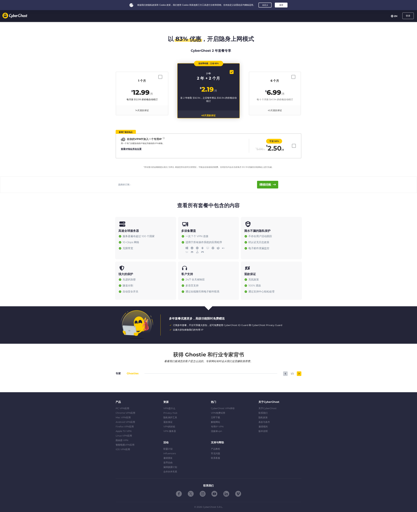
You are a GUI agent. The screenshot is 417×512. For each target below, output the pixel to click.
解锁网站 (215, 422)
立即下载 (215, 417)
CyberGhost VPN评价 (223, 408)
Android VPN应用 (125, 422)
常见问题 (215, 453)
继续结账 (265, 184)
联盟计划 (168, 448)
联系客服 (215, 458)
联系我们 (263, 412)
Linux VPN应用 (124, 435)
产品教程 (215, 448)
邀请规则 (263, 426)
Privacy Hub (170, 412)
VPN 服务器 (169, 431)
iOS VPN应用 (123, 449)
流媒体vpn (216, 431)
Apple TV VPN (123, 431)
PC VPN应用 (122, 408)
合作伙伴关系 (170, 471)
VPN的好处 (169, 426)
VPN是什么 (169, 408)
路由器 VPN (122, 440)
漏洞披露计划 (170, 467)
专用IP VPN (217, 426)
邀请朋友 (168, 458)
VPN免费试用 (218, 412)
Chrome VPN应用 (125, 412)
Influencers (169, 453)
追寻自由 (168, 462)
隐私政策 (263, 417)
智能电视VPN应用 (125, 444)
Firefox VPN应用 (125, 426)
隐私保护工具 (170, 417)
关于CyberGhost (268, 408)
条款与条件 (264, 422)
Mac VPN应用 (123, 417)
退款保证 (168, 422)
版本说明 (263, 431)
